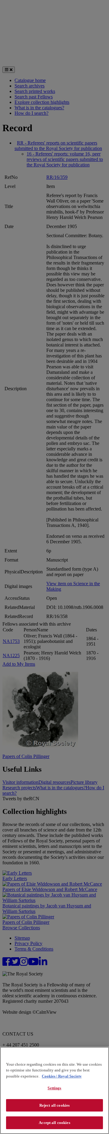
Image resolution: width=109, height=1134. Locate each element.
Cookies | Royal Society (62, 1076)
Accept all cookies (54, 1122)
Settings (54, 1088)
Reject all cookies (54, 1105)
